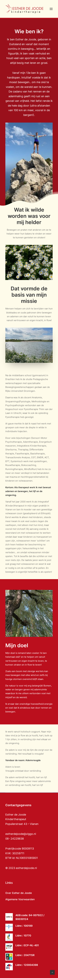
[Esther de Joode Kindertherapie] (24, 9)
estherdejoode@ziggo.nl (20, 833)
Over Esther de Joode (18, 892)
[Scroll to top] (52, 972)
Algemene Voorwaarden (20, 899)
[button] (51, 9)
